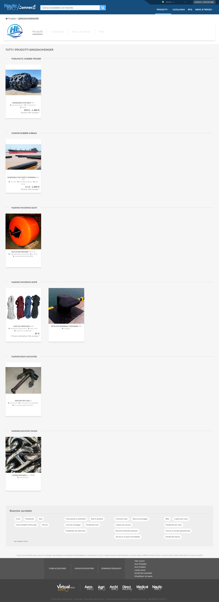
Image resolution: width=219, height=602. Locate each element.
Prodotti (162, 9)
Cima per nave (122, 519)
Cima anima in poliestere (76, 519)
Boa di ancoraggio (140, 519)
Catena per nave (181, 519)
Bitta (167, 519)
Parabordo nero (92, 525)
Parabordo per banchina (76, 531)
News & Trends (203, 9)
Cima (18, 519)
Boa (40, 519)
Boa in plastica (97, 519)
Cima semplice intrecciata (26, 525)
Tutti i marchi (139, 561)
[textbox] (70, 7)
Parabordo (29, 519)
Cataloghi (179, 9)
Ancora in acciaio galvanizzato (178, 531)
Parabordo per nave (174, 525)
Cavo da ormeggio (73, 525)
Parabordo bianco (173, 537)
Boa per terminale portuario (127, 531)
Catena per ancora (123, 525)
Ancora (45, 525)
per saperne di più (21, 541)
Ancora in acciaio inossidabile (128, 537)
